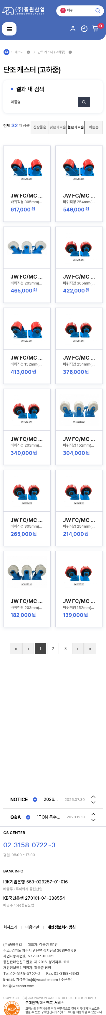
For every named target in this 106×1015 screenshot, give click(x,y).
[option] (64, 800)
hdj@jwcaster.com (18, 986)
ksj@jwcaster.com (42, 979)
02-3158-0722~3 (25, 974)
